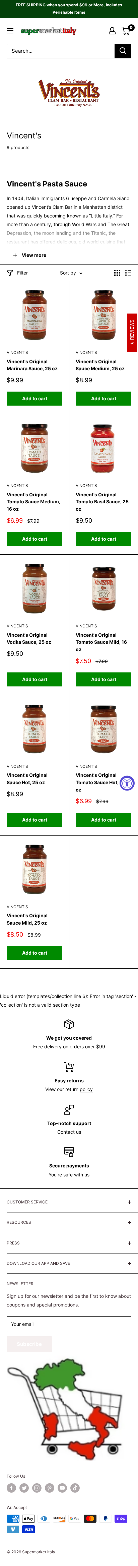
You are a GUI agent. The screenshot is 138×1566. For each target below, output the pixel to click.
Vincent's (17, 352)
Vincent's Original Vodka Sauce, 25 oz (29, 638)
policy (86, 1089)
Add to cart (34, 398)
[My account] (112, 30)
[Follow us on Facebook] (11, 1488)
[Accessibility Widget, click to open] (127, 783)
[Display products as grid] (117, 273)
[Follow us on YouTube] (62, 1488)
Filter (22, 273)
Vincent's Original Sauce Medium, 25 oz (100, 365)
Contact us (69, 1132)
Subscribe (29, 1344)
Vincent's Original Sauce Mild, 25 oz (27, 919)
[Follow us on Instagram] (37, 1488)
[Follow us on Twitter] (24, 1488)
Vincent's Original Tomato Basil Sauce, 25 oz (102, 502)
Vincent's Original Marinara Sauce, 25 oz (32, 365)
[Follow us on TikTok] (75, 1488)
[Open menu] (10, 30)
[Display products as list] (128, 273)
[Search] (123, 51)
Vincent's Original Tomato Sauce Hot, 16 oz (100, 782)
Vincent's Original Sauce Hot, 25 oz (27, 778)
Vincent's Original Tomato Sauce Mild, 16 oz (101, 642)
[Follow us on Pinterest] (49, 1488)
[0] (126, 31)
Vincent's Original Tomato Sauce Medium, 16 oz (33, 502)
